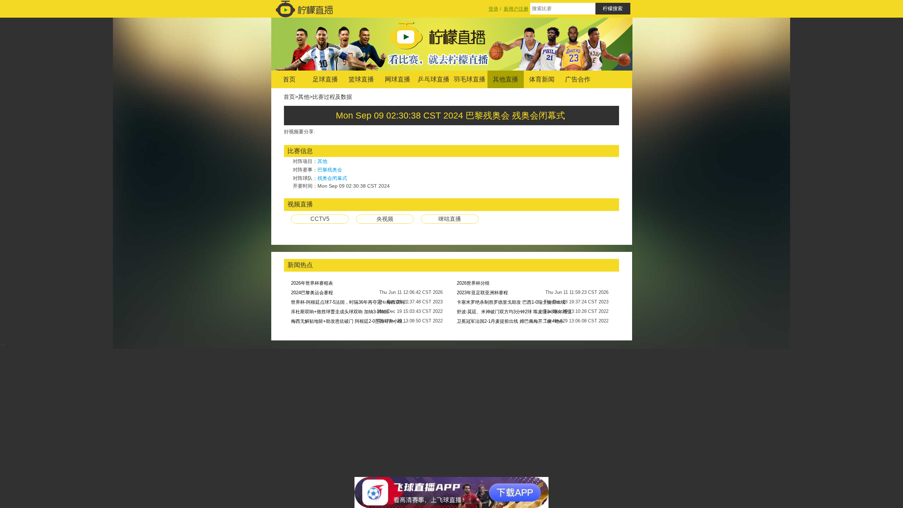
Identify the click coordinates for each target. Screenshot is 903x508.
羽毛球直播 (469, 79)
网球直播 (397, 79)
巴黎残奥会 (329, 170)
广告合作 (577, 79)
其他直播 (505, 79)
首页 (289, 79)
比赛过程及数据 (332, 97)
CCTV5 (319, 219)
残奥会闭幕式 (332, 178)
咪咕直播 (449, 219)
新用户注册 (516, 9)
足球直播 (325, 79)
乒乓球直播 (433, 79)
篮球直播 (361, 79)
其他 (303, 97)
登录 (493, 9)
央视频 (384, 219)
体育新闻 (541, 79)
